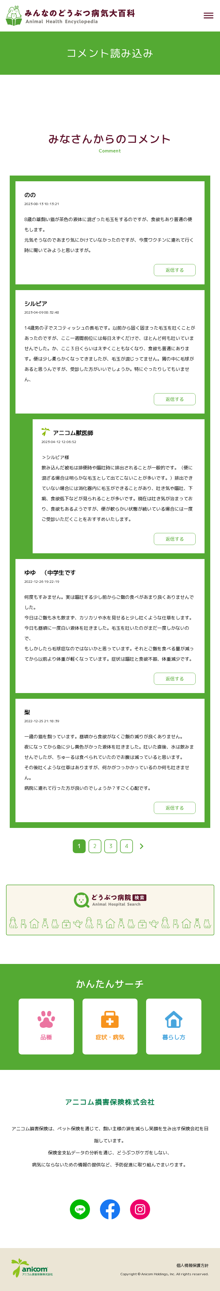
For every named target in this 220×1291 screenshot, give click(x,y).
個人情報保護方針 (192, 1265)
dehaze (208, 15)
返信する (175, 270)
